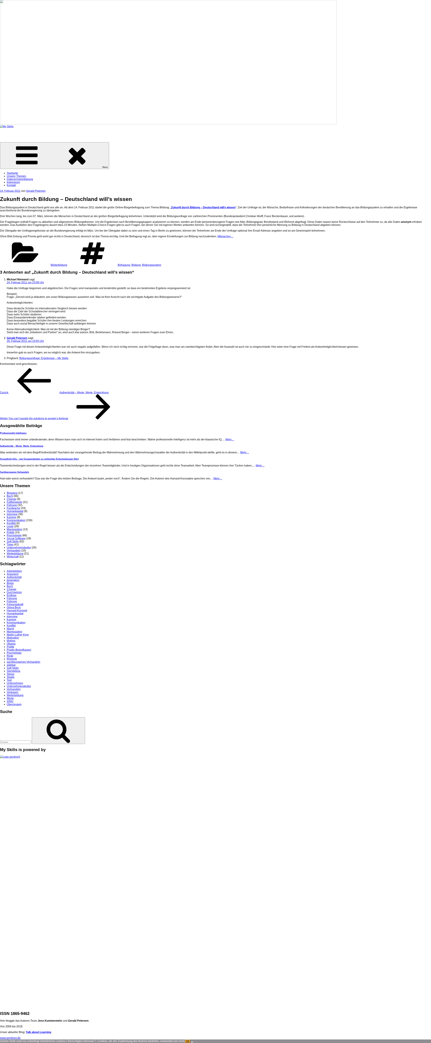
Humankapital (15, 511)
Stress (10, 674)
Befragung (124, 265)
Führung (12, 505)
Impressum (13, 182)
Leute (10, 526)
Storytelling (13, 671)
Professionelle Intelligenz (13, 433)
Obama (11, 643)
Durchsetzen (14, 592)
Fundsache (13, 508)
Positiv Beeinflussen (19, 649)
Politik (10, 532)
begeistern (13, 580)
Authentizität (14, 577)
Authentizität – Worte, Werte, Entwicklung (21, 446)
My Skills (5, 132)
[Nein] (192, 1041)
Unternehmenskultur (19, 547)
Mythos (11, 640)
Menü (105, 167)
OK (187, 1041)
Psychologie (14, 535)
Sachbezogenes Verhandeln (14, 472)
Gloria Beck (14, 607)
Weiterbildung (59, 265)
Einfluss (11, 595)
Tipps (10, 544)
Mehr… (229, 439)
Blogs (10, 583)
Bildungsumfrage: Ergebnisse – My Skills (43, 358)
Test (9, 680)
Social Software (16, 538)
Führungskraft (15, 604)
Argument (12, 574)
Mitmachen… (225, 236)
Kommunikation (16, 520)
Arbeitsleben (14, 571)
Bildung (136, 265)
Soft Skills (13, 541)
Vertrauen (12, 692)
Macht (10, 628)
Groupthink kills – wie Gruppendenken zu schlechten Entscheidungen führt (39, 459)
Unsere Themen (16, 176)
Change (11, 499)
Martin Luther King (18, 634)
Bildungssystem (151, 265)
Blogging (12, 493)
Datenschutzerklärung (20, 179)
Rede (10, 655)
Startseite (12, 173)
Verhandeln (14, 550)
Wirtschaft (13, 556)
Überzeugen (14, 704)
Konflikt (11, 523)
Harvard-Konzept (17, 610)
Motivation (13, 637)
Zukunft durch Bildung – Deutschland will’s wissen (203, 207)
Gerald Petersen (36, 190)
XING (10, 701)
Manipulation (14, 529)
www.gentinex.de (10, 1037)
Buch (10, 496)
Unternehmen (15, 683)
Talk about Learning (38, 1032)
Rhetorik (12, 658)
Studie (10, 677)
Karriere (11, 517)
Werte (10, 698)
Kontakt (11, 185)
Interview (12, 514)
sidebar (11, 665)
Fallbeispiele (14, 502)
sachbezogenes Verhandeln (23, 661)
